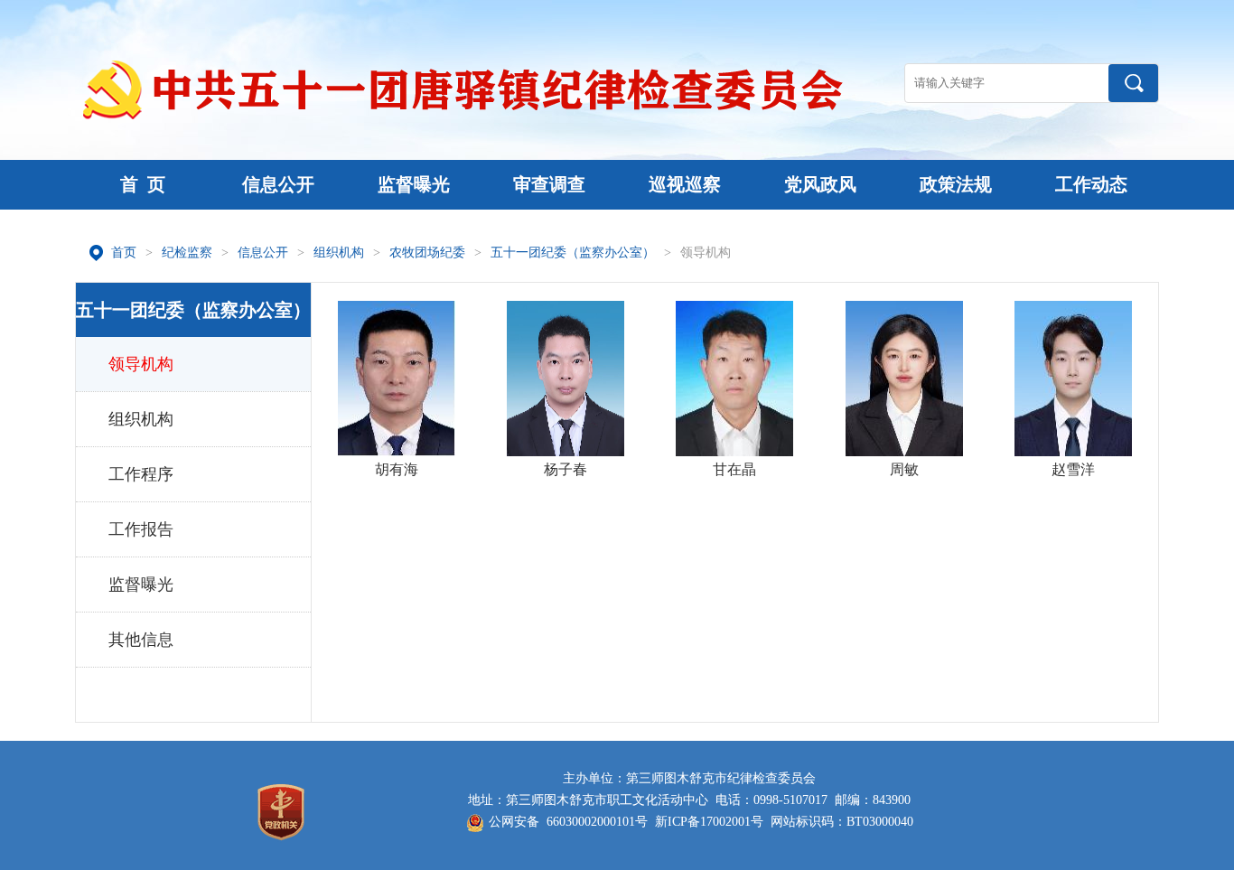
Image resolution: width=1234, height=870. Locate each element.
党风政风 (820, 184)
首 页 (142, 184)
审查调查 (549, 184)
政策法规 (956, 184)
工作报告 (140, 529)
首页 (123, 252)
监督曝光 (414, 184)
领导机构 (705, 252)
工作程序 (140, 474)
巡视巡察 (685, 184)
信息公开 (278, 184)
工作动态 (1091, 184)
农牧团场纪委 (427, 252)
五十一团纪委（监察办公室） (573, 252)
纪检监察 (187, 252)
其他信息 (140, 640)
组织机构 (338, 252)
